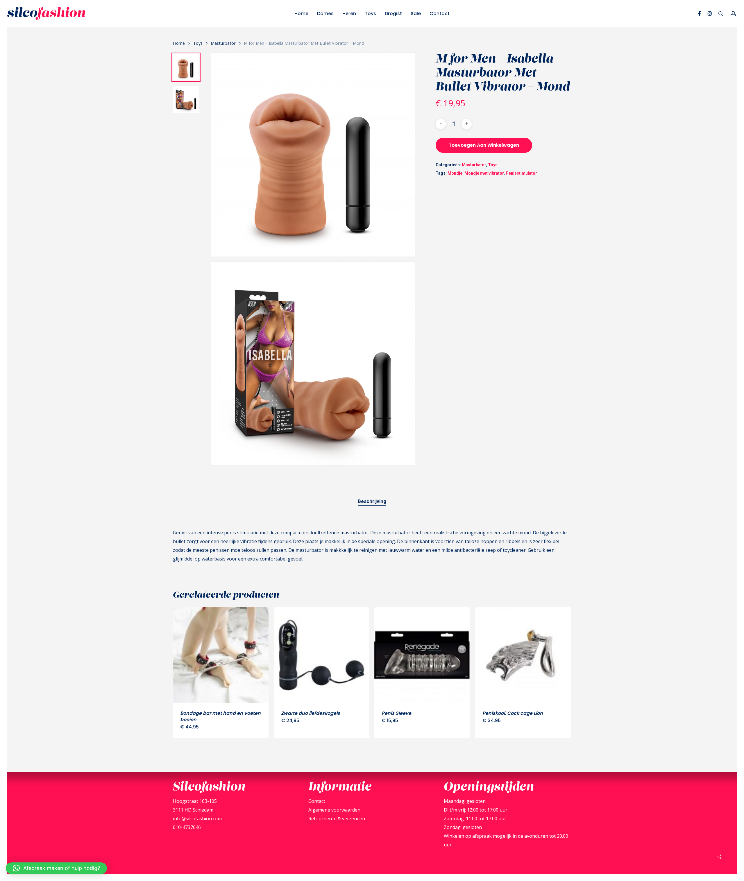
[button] (56, 868)
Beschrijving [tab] (372, 501)
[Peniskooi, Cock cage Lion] (523, 655)
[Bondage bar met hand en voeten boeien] (221, 655)
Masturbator (223, 43)
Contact (316, 801)
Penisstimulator (521, 173)
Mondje (455, 173)
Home (179, 43)
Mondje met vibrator (484, 173)
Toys (198, 43)
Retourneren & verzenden (336, 818)
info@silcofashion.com (197, 818)
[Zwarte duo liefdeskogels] (321, 655)
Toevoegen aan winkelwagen (484, 145)
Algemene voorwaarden (334, 810)
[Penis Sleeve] (422, 655)
